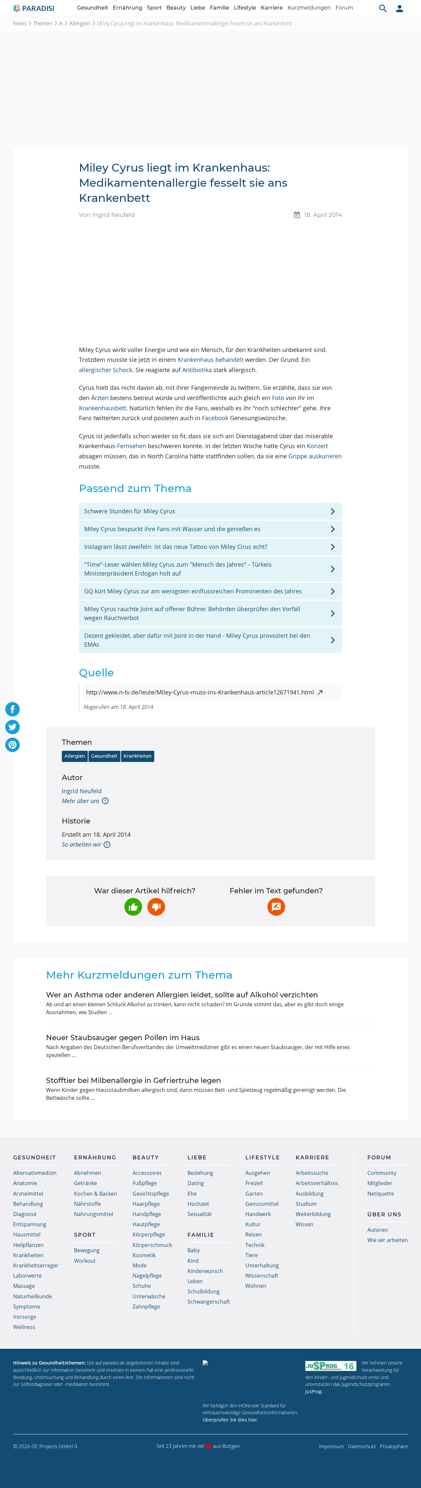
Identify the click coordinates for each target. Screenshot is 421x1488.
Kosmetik (144, 1255)
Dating (195, 1183)
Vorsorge (24, 1316)
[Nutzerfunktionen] (399, 8)
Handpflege (147, 1214)
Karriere (272, 8)
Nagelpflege (147, 1275)
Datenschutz (362, 1446)
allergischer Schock (105, 370)
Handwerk (258, 1214)
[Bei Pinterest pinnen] (12, 745)
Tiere (251, 1255)
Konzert (317, 446)
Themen (42, 23)
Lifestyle (245, 8)
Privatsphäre (394, 1446)
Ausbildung (310, 1193)
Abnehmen (87, 1173)
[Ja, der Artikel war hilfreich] (133, 907)
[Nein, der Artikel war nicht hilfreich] (156, 907)
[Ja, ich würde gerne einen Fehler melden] (276, 907)
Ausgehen (257, 1173)
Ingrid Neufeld (82, 791)
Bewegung (87, 1250)
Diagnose (25, 1214)
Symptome (26, 1306)
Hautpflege (146, 1224)
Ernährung (127, 8)
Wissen (304, 1224)
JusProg (313, 1391)
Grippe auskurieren (315, 456)
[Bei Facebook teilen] (12, 709)
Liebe (197, 8)
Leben (195, 1281)
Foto (278, 398)
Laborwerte (27, 1275)
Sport (154, 8)
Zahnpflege (146, 1306)
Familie (219, 8)
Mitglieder (379, 1183)
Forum (344, 8)
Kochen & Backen (95, 1193)
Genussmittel (262, 1203)
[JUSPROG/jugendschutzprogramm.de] (331, 1365)
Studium (306, 1203)
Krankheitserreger (36, 1265)
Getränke (85, 1183)
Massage (24, 1285)
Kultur (253, 1224)
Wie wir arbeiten (387, 1240)
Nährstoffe (87, 1203)
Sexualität (199, 1214)
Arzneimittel (28, 1193)
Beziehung (200, 1173)
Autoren (377, 1229)
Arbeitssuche (312, 1173)
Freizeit (254, 1183)
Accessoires (147, 1173)
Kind (193, 1260)
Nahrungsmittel (93, 1214)
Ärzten (100, 398)
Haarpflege (146, 1203)
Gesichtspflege (151, 1193)
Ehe (192, 1193)
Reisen (253, 1234)
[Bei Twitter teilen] (12, 727)
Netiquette (380, 1193)
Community (381, 1173)
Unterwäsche (149, 1296)
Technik (254, 1245)
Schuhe (142, 1285)
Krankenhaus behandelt (210, 360)
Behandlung (28, 1203)
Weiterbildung (313, 1214)
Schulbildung (203, 1291)
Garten (254, 1193)
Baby (193, 1250)
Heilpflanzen (28, 1245)
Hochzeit (198, 1203)
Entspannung (29, 1224)
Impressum (331, 1446)
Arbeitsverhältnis (317, 1183)
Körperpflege (149, 1234)
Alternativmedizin (35, 1173)
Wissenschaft (261, 1275)
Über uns (384, 1214)
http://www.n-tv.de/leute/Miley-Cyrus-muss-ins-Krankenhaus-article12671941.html (200, 692)
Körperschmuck (152, 1245)
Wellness (24, 1327)
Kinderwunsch (205, 1271)
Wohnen (255, 1285)
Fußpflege (145, 1183)
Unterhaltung (262, 1265)
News (19, 23)
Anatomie (25, 1183)
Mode (140, 1265)
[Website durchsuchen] (383, 8)
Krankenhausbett (102, 408)
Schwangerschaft (208, 1301)
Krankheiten (138, 756)
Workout (85, 1260)
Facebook (215, 418)
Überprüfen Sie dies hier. (231, 1420)
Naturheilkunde (32, 1296)
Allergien (79, 23)
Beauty (176, 8)
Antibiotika (197, 370)
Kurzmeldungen (309, 8)
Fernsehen (131, 446)
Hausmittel (26, 1234)
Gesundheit (92, 8)
